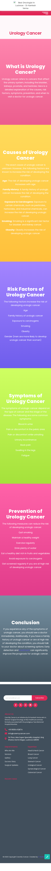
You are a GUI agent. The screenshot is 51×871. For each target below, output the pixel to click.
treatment (24, 650)
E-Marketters (43, 857)
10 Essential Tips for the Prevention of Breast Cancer (25, 809)
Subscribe (39, 698)
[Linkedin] (30, 705)
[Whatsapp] (35, 705)
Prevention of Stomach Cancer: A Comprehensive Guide (20, 843)
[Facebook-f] (16, 705)
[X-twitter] (20, 705)
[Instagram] (25, 705)
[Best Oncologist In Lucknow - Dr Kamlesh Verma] (25, 5)
